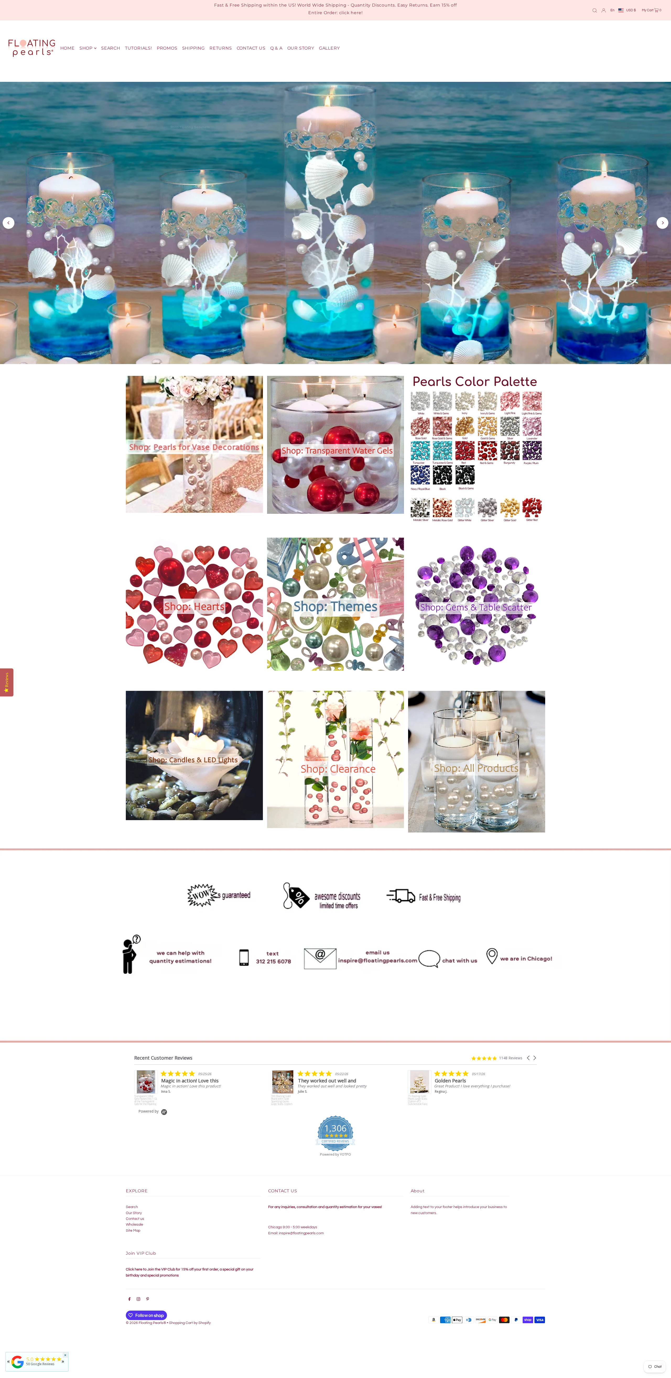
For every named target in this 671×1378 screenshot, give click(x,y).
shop (86, 48)
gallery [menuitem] (329, 48)
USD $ (631, 10)
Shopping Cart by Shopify (190, 1318)
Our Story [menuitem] (300, 48)
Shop (450, 238)
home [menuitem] (67, 48)
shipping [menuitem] (193, 48)
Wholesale (134, 1219)
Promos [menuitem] (167, 48)
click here (350, 12)
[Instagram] (138, 1294)
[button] (528, 1052)
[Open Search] (595, 10)
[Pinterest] (147, 1294)
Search (132, 1202)
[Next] (662, 220)
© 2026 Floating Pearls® (146, 1318)
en (612, 10)
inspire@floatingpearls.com (301, 1228)
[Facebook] (129, 1294)
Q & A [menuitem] (276, 48)
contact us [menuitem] (251, 48)
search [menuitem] (110, 48)
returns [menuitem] (220, 48)
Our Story (134, 1207)
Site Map (133, 1225)
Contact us (135, 1213)
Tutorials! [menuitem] (138, 48)
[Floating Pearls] (17, 1368)
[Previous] (8, 220)
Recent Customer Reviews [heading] (163, 1052)
